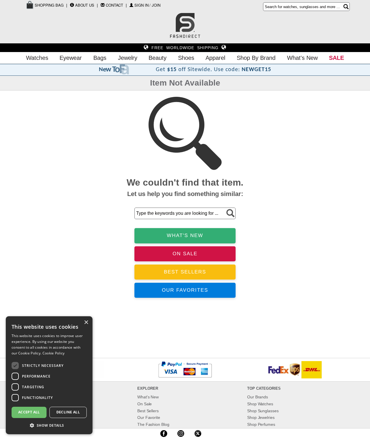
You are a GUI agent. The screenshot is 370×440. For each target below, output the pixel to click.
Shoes (186, 58)
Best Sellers (148, 410)
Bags (99, 58)
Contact (114, 5)
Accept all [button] (29, 412)
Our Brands (257, 397)
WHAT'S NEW (185, 235)
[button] (49, 425)
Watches (37, 58)
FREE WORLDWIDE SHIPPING (185, 47)
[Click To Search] (346, 6)
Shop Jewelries (261, 417)
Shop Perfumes (261, 424)
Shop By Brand (256, 58)
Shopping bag (49, 5)
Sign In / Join (147, 5)
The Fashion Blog (153, 424)
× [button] (86, 322)
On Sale (144, 404)
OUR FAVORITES (185, 290)
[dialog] (49, 375)
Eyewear (71, 58)
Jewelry (127, 58)
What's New (302, 58)
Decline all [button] (68, 412)
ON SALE (185, 253)
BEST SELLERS (185, 272)
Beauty (157, 58)
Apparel (215, 58)
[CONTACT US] (103, 5)
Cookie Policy (53, 353)
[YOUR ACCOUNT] (72, 5)
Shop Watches (260, 404)
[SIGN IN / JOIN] (131, 5)
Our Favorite (148, 417)
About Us (84, 5)
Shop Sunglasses (263, 410)
